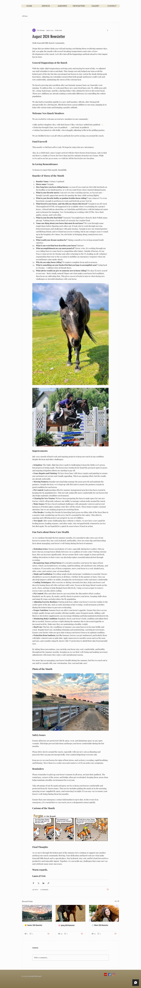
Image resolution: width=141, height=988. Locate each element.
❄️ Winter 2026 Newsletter (100, 925)
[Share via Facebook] (33, 883)
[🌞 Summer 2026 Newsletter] (37, 913)
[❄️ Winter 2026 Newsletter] (104, 913)
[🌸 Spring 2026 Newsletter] (70, 913)
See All (117, 901)
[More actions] (107, 30)
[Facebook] (109, 974)
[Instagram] (113, 974)
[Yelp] (105, 974)
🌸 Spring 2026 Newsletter (66, 925)
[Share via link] (48, 883)
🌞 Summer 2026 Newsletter (33, 925)
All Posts (24, 16)
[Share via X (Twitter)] (38, 883)
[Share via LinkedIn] (43, 883)
